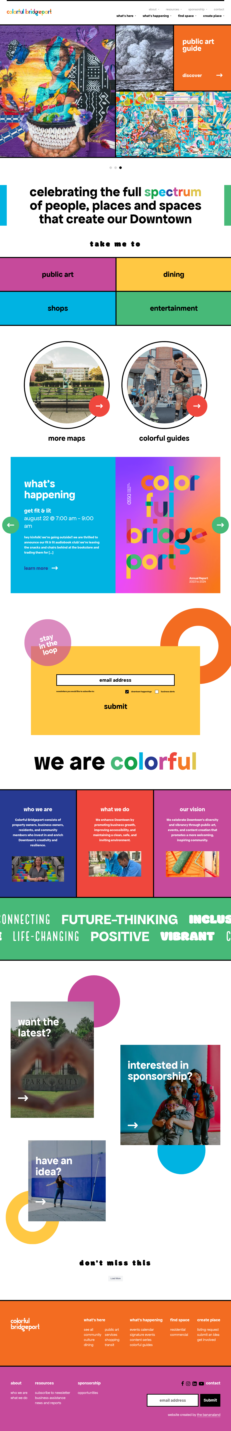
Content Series (141, 1340)
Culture (89, 1340)
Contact (219, 9)
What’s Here (125, 16)
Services (111, 1334)
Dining (88, 1345)
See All (88, 1329)
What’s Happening (156, 16)
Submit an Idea (208, 1334)
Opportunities (88, 1393)
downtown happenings (138, 691)
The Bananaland (208, 1415)
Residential (178, 1329)
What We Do (19, 1398)
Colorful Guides (141, 1345)
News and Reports (48, 1403)
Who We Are (19, 1393)
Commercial (179, 1334)
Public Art (112, 1329)
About (153, 9)
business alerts (165, 691)
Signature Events (142, 1334)
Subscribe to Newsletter (52, 1393)
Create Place (212, 16)
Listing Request (208, 1329)
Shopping (112, 1340)
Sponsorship (196, 9)
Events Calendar (142, 1329)
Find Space (186, 16)
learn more (36, 568)
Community (92, 1334)
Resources (172, 9)
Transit (109, 1345)
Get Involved (206, 1340)
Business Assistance (50, 1398)
